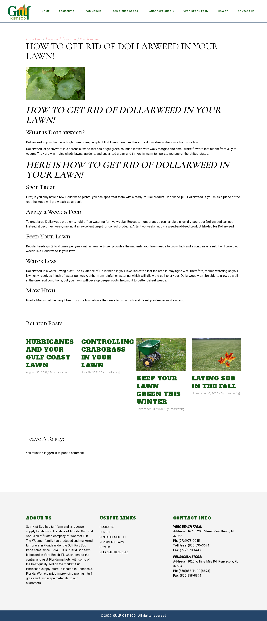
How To (105, 547)
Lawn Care (34, 39)
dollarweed (53, 39)
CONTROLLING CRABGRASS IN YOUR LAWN (107, 353)
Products (107, 526)
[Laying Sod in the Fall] (216, 354)
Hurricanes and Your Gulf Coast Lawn (50, 353)
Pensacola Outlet (113, 537)
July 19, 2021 (89, 372)
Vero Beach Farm (112, 542)
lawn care (70, 39)
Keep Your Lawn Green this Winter (158, 390)
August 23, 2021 (36, 372)
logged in (50, 453)
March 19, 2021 (90, 39)
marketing (61, 372)
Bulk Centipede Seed (114, 552)
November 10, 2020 (205, 393)
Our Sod (105, 532)
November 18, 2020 (149, 409)
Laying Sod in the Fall (214, 382)
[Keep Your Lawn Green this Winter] (161, 354)
